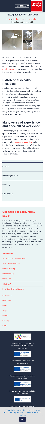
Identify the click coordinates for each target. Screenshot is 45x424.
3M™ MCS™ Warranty (11, 263)
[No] (42, 415)
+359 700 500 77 (22, 6)
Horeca (5, 315)
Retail (4, 326)
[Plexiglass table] (12, 40)
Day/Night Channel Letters (13, 289)
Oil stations (7, 300)
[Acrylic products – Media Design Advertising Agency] (28, 45)
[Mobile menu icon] (4, 6)
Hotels (4, 305)
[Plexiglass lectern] (28, 35)
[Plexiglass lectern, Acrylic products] (38, 35)
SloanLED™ (6, 279)
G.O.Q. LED (6, 284)
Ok (22, 419)
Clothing (5, 320)
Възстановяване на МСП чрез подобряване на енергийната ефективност (22, 345)
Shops (4, 310)
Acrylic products (31, 19)
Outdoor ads (17, 19)
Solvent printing (8, 268)
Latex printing (8, 274)
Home (8, 19)
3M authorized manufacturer (14, 258)
